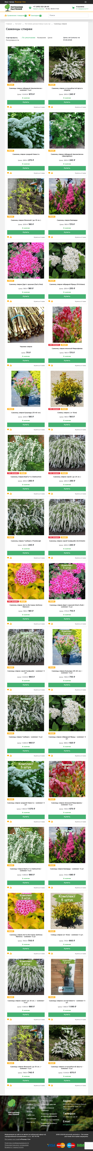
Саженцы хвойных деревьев (49, 1125)
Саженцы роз (47, 1101)
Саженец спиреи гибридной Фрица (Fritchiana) (67, 284)
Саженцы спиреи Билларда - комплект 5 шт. (67, 869)
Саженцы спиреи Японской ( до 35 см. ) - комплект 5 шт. (26, 1067)
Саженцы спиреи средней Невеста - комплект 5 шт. (26, 803)
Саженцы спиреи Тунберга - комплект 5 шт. (26, 737)
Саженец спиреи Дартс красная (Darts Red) (26, 284)
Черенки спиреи (26, 346)
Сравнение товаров (16, 15)
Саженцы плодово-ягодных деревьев (49, 1115)
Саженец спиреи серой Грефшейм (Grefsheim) (67, 541)
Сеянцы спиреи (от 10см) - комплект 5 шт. (67, 935)
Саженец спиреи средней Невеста (26, 154)
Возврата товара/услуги (14, 1147)
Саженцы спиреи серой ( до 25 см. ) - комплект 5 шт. (26, 1001)
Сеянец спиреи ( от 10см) (67, 412)
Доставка (31, 1108)
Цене (50, 37)
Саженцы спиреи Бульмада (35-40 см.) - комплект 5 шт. (67, 672)
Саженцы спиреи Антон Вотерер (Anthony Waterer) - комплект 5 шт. (26, 935)
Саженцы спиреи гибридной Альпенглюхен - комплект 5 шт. (26, 89)
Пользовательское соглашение (17, 1145)
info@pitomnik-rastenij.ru (73, 1124)
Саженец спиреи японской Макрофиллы (67, 348)
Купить (26, 102)
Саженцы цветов (48, 1104)
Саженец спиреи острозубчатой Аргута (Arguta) (67, 89)
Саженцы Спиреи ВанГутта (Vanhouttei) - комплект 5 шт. (26, 869)
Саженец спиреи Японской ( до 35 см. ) (26, 220)
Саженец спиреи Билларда (67, 220)
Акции (29, 1111)
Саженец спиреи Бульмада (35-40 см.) (26, 412)
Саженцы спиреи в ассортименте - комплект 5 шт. (67, 1001)
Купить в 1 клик (39, 107)
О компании (32, 1101)
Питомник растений (12, 1139)
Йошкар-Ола (20, 2)
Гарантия (31, 1115)
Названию (41, 37)
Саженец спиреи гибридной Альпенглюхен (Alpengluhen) (67, 155)
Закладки (35, 15)
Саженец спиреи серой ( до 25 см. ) (67, 477)
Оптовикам (31, 1118)
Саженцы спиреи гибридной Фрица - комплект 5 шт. (67, 738)
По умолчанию (28, 37)
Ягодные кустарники (50, 1119)
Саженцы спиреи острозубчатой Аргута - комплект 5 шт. (67, 1067)
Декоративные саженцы (47, 1109)
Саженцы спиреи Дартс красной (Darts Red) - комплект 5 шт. (67, 606)
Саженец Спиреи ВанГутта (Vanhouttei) (26, 477)
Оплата (30, 1104)
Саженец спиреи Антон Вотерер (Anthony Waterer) (26, 606)
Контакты (31, 1122)
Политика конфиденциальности (17, 1143)
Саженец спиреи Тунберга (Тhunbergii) (26, 541)
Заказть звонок (38, 9)
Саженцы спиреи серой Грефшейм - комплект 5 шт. (26, 672)
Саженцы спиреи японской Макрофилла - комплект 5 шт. (67, 803)
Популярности (12, 40)
